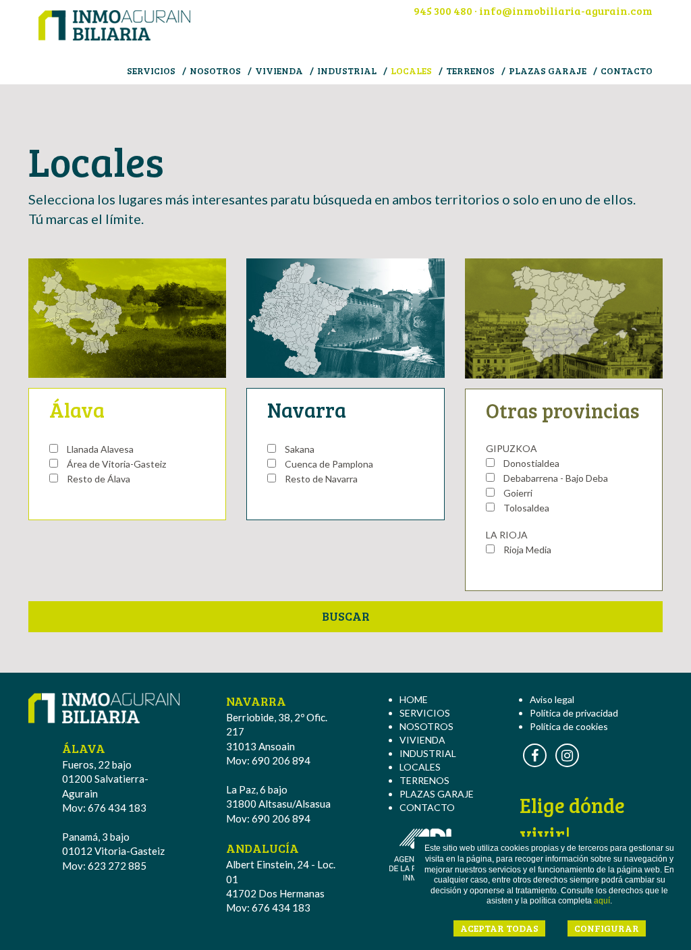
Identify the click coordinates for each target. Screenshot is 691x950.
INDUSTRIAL (347, 70)
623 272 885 (117, 866)
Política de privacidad (574, 713)
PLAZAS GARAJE (547, 70)
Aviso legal (552, 699)
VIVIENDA (279, 70)
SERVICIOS (151, 70)
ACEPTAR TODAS (499, 928)
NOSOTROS (215, 70)
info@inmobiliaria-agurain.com (566, 10)
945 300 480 (443, 10)
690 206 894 (281, 760)
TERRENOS (470, 70)
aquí (602, 900)
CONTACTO (627, 70)
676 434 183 (117, 808)
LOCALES (411, 70)
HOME (413, 699)
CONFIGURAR (606, 928)
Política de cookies (569, 726)
